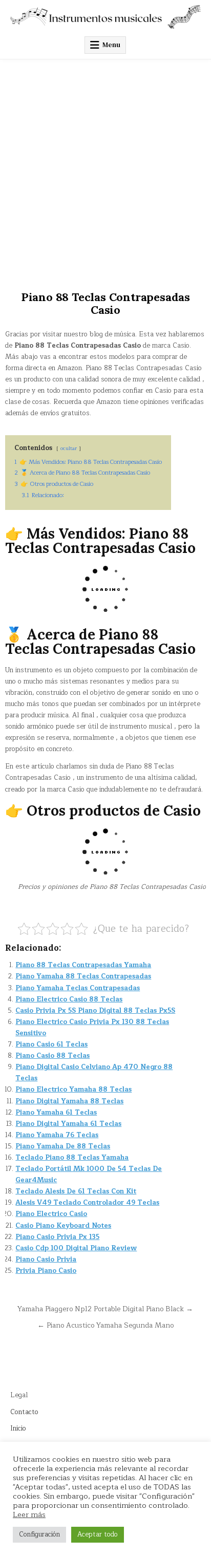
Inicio (18, 1428)
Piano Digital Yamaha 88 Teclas (69, 1101)
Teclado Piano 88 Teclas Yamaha (72, 1157)
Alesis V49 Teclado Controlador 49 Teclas (87, 1202)
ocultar (68, 448)
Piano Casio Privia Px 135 (57, 1237)
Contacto (24, 1412)
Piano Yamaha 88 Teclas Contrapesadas (83, 976)
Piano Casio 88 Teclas (52, 1055)
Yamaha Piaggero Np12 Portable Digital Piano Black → (105, 1309)
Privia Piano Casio (45, 1270)
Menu (111, 44)
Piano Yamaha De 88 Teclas (62, 1146)
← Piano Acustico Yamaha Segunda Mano (105, 1325)
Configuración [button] (39, 1534)
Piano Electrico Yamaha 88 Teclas (73, 1089)
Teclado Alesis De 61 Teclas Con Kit (75, 1191)
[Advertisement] (105, 170)
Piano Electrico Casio (51, 1214)
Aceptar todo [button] (97, 1534)
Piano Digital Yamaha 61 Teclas (68, 1123)
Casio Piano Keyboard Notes (63, 1225)
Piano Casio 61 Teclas (51, 1044)
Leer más (29, 1514)
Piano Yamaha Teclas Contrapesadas (77, 988)
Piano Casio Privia (45, 1259)
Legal (19, 1395)
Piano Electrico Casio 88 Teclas (68, 999)
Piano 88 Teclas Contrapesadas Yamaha (83, 965)
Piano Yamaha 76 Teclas (56, 1135)
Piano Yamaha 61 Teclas (56, 1112)
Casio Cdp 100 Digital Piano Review (76, 1248)
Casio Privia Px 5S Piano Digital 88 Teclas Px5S (95, 1010)
